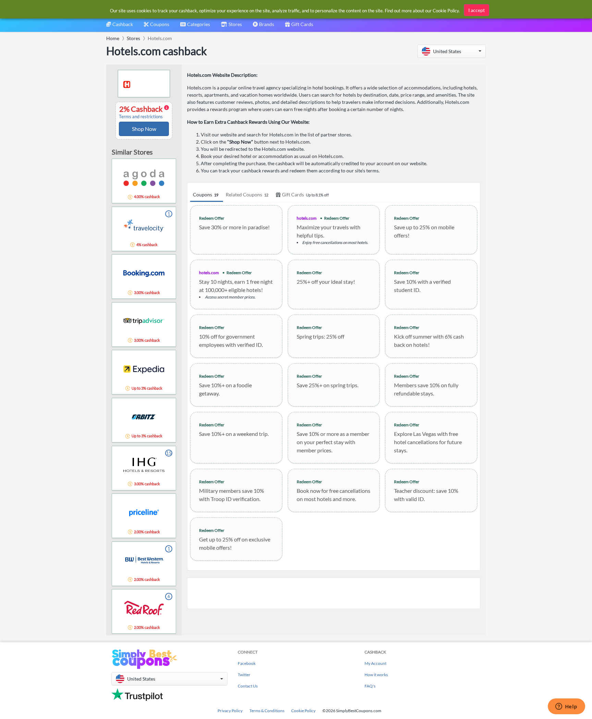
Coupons (205, 194)
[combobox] (195, 26)
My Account (375, 663)
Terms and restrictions (141, 116)
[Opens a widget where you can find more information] (566, 707)
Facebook (247, 663)
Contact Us (248, 685)
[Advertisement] (333, 593)
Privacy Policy (230, 710)
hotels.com (307, 218)
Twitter (244, 674)
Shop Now (144, 128)
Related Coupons (247, 194)
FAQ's (370, 685)
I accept (476, 10)
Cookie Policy (303, 710)
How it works (376, 674)
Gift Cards (305, 194)
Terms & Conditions (266, 710)
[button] (451, 51)
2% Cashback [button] (141, 112)
